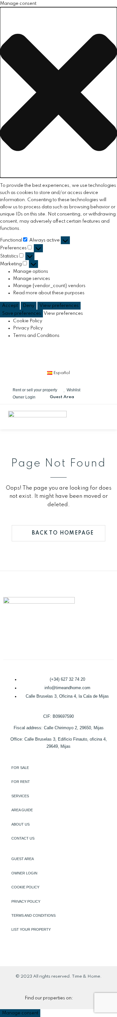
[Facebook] (26, 356)
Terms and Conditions (36, 335)
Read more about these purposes (48, 293)
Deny (28, 305)
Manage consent (20, 1013)
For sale (20, 768)
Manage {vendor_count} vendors (49, 286)
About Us (20, 824)
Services (20, 796)
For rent (20, 782)
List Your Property (31, 929)
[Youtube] (91, 356)
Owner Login (24, 873)
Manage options (30, 271)
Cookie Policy (27, 321)
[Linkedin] (48, 356)
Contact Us (22, 838)
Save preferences (21, 313)
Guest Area (22, 859)
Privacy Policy (28, 328)
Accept (10, 305)
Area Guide (22, 810)
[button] (58, 92)
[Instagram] (69, 356)
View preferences (59, 305)
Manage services (31, 278)
